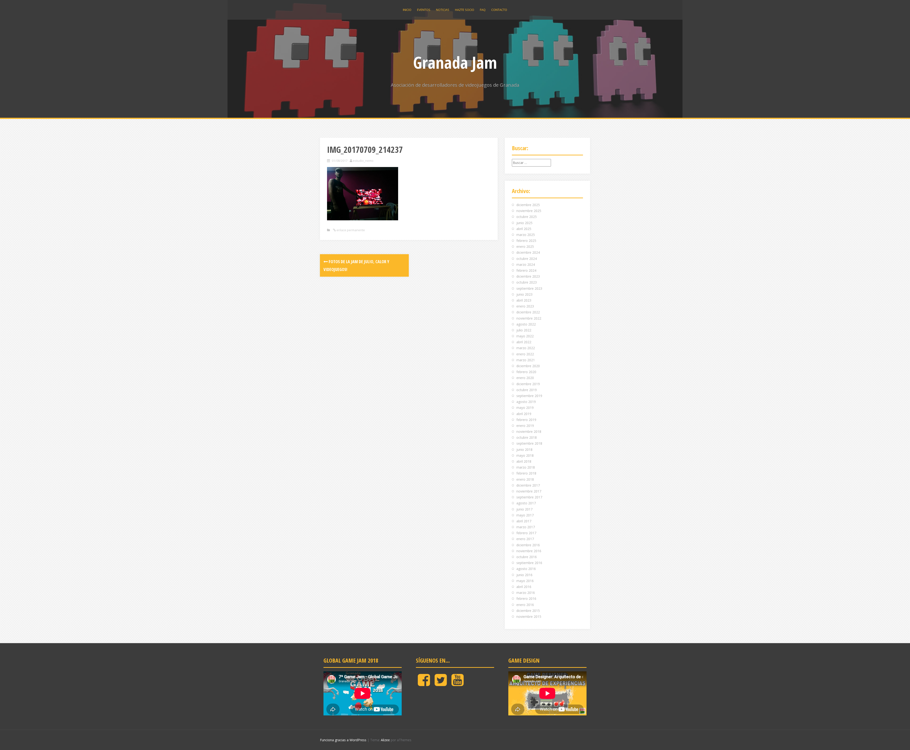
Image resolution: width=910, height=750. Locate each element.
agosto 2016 (526, 568)
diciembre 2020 (528, 366)
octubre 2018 (526, 437)
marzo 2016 (525, 592)
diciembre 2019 (528, 384)
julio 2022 (523, 330)
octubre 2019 (526, 390)
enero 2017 (525, 539)
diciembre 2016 (528, 545)
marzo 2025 (525, 234)
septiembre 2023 (529, 288)
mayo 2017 (525, 515)
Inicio (407, 10)
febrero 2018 (526, 473)
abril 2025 (523, 228)
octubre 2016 (526, 557)
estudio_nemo (363, 160)
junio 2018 (524, 449)
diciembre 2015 (528, 610)
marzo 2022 (525, 348)
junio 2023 (524, 294)
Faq (483, 10)
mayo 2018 (525, 455)
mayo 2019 (525, 407)
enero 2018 (525, 479)
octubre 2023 (526, 282)
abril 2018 (523, 461)
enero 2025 (525, 246)
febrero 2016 (526, 598)
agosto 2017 (526, 503)
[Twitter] (441, 684)
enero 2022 (525, 354)
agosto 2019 (526, 401)
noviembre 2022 (528, 318)
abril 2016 (523, 586)
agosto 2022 (526, 324)
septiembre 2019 (529, 395)
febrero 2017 (526, 533)
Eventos (423, 10)
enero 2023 (525, 306)
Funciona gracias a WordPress (343, 740)
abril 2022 (523, 342)
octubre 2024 (526, 258)
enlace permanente (350, 230)
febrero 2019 (526, 419)
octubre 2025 (526, 216)
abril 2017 (523, 521)
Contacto (499, 10)
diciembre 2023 (528, 276)
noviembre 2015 (528, 616)
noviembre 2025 (528, 210)
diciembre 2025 (528, 205)
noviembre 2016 (528, 551)
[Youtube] (457, 684)
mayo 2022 (525, 336)
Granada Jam (455, 62)
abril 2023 (523, 300)
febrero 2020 (526, 372)
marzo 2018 (525, 467)
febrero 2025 (526, 240)
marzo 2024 (525, 264)
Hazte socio (464, 10)
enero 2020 (525, 377)
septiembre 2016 (529, 562)
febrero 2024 (526, 270)
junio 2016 (524, 575)
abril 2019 (523, 413)
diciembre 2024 (528, 252)
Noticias (442, 10)
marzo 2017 (525, 527)
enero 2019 (525, 425)
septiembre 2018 (529, 443)
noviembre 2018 (528, 431)
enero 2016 (525, 604)
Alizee (385, 740)
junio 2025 (524, 223)
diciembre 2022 (528, 312)
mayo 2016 (525, 580)
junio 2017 (524, 509)
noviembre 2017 (528, 491)
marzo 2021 (525, 360)
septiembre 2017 (529, 497)
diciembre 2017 (528, 485)
